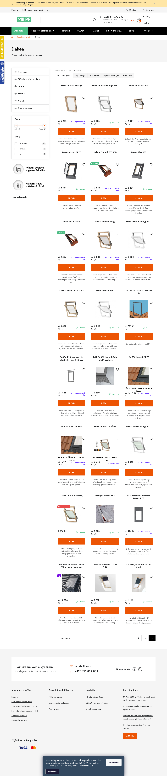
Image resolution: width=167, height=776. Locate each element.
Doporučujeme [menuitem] (64, 76)
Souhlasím (113, 762)
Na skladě (31, 143)
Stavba (21, 93)
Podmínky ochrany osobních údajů (24, 711)
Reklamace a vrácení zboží (32, 10)
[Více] (148, 31)
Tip (31, 154)
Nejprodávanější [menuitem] (111, 76)
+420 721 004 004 (113, 17)
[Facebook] (134, 669)
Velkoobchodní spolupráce (59, 703)
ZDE (91, 765)
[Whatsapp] (140, 669)
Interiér (21, 86)
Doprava (14, 10)
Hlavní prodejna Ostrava (95, 697)
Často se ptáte (54, 709)
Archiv (130, 736)
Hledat (94, 20)
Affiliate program (55, 697)
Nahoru (65, 638)
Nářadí (21, 100)
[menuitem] (19, 31)
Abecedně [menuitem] (127, 76)
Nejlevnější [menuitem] (80, 76)
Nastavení (52, 771)
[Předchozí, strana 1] (145, 638)
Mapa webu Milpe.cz (19, 720)
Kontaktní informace (93, 709)
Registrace (150, 10)
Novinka (31, 148)
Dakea (39, 55)
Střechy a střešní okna (29, 79)
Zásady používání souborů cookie (24, 706)
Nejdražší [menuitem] (94, 76)
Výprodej (22, 72)
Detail (71, 131)
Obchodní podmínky (19, 715)
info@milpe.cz (83, 666)
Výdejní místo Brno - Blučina (97, 703)
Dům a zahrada (25, 108)
